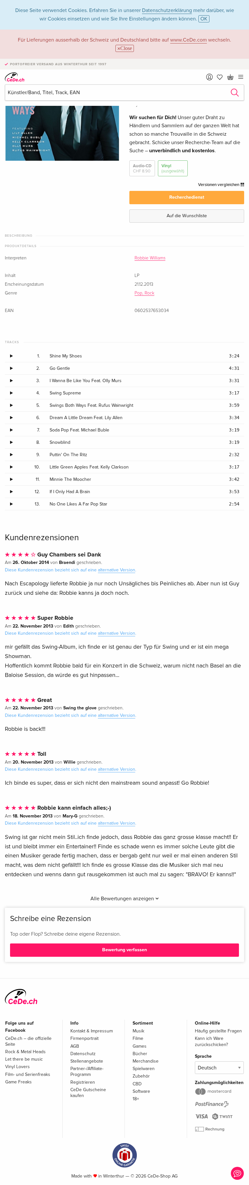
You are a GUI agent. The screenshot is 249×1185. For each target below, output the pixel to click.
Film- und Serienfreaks (27, 1074)
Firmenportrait (84, 1038)
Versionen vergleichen (219, 184)
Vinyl (172, 168)
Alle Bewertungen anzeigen (122, 898)
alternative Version (116, 570)
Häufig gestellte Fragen (218, 1031)
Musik (138, 1031)
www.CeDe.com (188, 40)
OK (204, 19)
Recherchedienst (186, 197)
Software (141, 1091)
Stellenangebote (86, 1061)
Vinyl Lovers (17, 1066)
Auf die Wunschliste (187, 215)
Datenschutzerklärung (167, 10)
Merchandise (146, 1061)
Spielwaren (144, 1068)
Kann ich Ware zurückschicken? (211, 1041)
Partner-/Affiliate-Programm (86, 1071)
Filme (138, 1038)
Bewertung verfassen (124, 950)
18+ (136, 1099)
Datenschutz (83, 1053)
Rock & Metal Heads (25, 1051)
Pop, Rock (144, 293)
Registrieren (82, 1082)
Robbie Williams (150, 258)
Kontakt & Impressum (91, 1031)
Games (140, 1046)
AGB (74, 1046)
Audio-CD (142, 168)
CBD (137, 1084)
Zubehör (141, 1076)
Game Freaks (18, 1082)
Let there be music (24, 1059)
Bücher (140, 1053)
